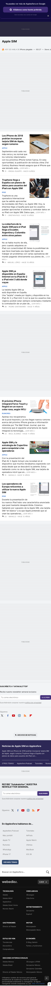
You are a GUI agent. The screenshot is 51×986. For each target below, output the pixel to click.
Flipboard (31, 715)
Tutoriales (39, 763)
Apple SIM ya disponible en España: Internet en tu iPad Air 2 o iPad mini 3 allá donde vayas (14, 277)
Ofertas (29, 845)
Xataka (5, 895)
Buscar (47, 872)
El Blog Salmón (32, 942)
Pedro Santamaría (17, 307)
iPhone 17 (7, 854)
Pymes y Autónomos (34, 946)
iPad (4, 192)
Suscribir (46, 697)
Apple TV (6, 840)
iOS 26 (29, 854)
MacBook (30, 849)
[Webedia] (9, 883)
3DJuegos (30, 895)
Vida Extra (30, 898)
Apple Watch (31, 840)
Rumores (6, 413)
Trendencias (7, 942)
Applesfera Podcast (24, 763)
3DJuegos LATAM (33, 962)
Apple (4, 148)
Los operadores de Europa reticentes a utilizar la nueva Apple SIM (14, 487)
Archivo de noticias (26, 735)
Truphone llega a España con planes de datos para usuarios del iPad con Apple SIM (14, 184)
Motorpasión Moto (33, 930)
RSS (25, 715)
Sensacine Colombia (34, 969)
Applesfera (7, 902)
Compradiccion (8, 949)
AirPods (29, 835)
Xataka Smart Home (10, 905)
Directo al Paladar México (12, 972)
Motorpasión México (34, 972)
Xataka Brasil (7, 965)
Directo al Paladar (9, 926)
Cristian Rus (14, 215)
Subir (41, 882)
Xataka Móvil (7, 898)
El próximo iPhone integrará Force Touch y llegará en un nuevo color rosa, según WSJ (15, 405)
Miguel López (14, 262)
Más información (38, 984)
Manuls (12, 475)
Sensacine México (33, 965)
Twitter (2, 715)
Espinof (29, 914)
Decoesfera (7, 946)
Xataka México (8, 962)
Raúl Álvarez (15, 434)
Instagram (19, 715)
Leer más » (25, 168)
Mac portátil (7, 835)
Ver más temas (10, 862)
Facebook (8, 715)
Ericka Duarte (15, 171)
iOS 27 (38, 49)
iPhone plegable (26, 49)
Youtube (13, 715)
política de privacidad (33, 703)
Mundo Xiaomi (8, 909)
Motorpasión (31, 926)
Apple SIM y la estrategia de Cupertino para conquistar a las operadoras (15, 446)
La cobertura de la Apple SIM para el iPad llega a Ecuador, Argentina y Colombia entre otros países (14, 230)
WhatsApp (7, 849)
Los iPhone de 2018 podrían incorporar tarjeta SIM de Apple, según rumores (13, 139)
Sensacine (30, 911)
